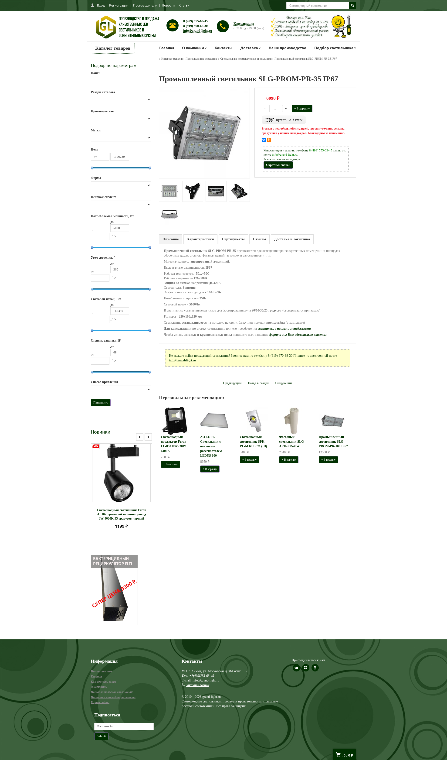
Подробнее (127, 471)
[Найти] (352, 5)
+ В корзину (302, 108)
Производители (145, 5)
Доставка (249, 47)
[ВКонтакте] (264, 140)
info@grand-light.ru (197, 30)
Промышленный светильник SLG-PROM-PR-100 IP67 (333, 441)
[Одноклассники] (269, 140)
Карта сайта (100, 702)
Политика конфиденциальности (113, 697)
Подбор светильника (333, 47)
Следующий (283, 383)
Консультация (244, 23)
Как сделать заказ (103, 681)
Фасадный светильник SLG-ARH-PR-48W (292, 441)
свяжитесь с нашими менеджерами (284, 328)
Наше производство (287, 47)
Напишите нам (101, 671)
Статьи (184, 5)
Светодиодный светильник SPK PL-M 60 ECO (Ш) (253, 441)
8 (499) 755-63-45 (195, 21)
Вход (101, 5)
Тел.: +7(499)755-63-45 (198, 676)
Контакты (223, 47)
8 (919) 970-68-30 (195, 26)
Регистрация (119, 5)
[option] (121, 487)
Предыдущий (232, 383)
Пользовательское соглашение (112, 692)
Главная (166, 47)
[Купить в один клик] (284, 119)
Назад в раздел (258, 383)
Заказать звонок (197, 685)
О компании (193, 47)
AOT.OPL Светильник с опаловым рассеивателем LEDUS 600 (211, 446)
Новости (168, 5)
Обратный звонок (278, 165)
